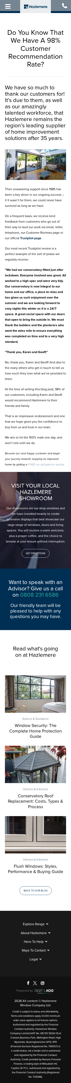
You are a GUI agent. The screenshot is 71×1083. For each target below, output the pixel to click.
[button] (36, 553)
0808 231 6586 (39, 595)
